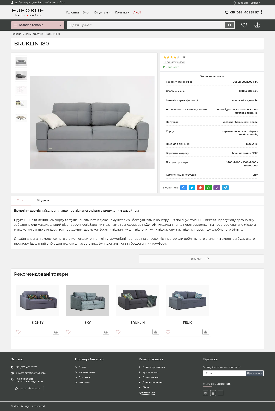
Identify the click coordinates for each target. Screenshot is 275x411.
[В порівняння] (56, 332)
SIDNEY (37, 322)
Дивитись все (147, 392)
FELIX (187, 322)
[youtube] (213, 393)
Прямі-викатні (151, 377)
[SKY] (87, 300)
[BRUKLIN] (137, 300)
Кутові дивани (151, 372)
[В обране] (18, 332)
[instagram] (205, 393)
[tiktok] (220, 393)
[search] (229, 25)
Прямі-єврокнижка (154, 367)
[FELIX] (187, 300)
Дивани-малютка (153, 382)
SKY (88, 322)
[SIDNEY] (37, 300)
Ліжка (146, 387)
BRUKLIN (137, 322)
